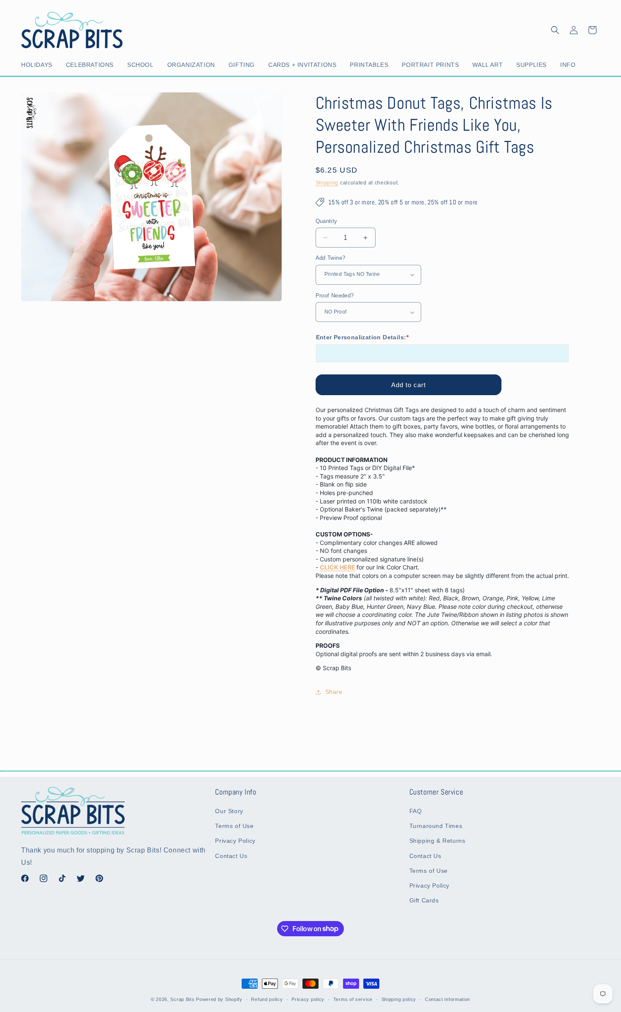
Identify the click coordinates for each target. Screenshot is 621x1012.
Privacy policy (307, 998)
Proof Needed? (335, 295)
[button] (38, 65)
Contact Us (231, 855)
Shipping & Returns (437, 841)
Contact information (447, 998)
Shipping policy (399, 998)
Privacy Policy (235, 841)
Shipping (327, 183)
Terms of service (353, 998)
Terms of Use (234, 825)
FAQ (415, 811)
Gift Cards (424, 900)
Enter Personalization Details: (362, 337)
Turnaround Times (436, 825)
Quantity (327, 221)
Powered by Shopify (219, 999)
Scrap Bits (182, 999)
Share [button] (334, 691)
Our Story (229, 811)
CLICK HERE (337, 567)
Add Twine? (331, 258)
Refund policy (267, 998)
